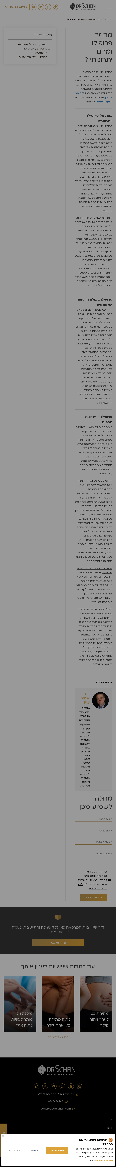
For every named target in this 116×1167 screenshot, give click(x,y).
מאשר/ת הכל (57, 1150)
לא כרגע (35, 1150)
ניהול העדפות (14, 1150)
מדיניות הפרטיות (104, 1160)
